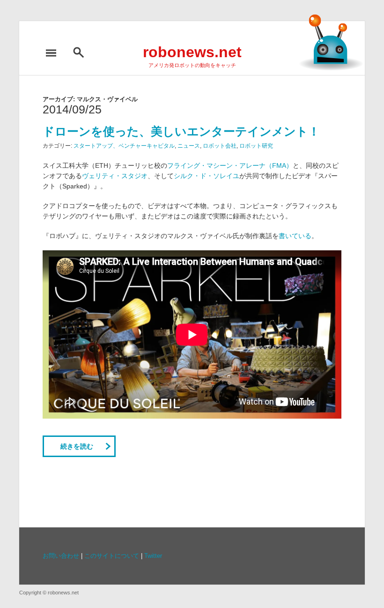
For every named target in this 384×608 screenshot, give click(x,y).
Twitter (153, 556)
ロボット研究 (256, 146)
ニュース (188, 146)
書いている (295, 236)
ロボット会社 (219, 146)
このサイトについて (111, 556)
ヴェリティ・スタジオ (115, 176)
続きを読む (76, 446)
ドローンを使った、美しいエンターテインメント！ (181, 131)
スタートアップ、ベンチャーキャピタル (124, 146)
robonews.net (192, 52)
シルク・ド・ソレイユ (206, 176)
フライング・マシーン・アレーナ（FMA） (230, 165)
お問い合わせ (61, 556)
